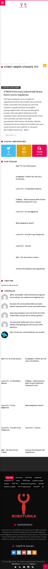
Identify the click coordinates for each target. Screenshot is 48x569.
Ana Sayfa (4, 64)
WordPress (16, 564)
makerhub (38, 477)
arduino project (37, 481)
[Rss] (34, 552)
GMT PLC (15, 484)
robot (18, 481)
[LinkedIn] (19, 552)
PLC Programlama (24, 487)
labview (41, 484)
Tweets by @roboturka (9, 285)
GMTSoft (28, 477)
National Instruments (28, 484)
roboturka (19, 477)
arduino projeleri (10, 487)
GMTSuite (26, 481)
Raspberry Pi (8, 481)
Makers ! (33, 564)
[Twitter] (14, 552)
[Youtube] (24, 552)
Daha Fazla (9, 135)
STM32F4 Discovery (11, 87)
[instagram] (29, 552)
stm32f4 (36, 487)
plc (43, 487)
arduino (6, 484)
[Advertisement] (24, 35)
